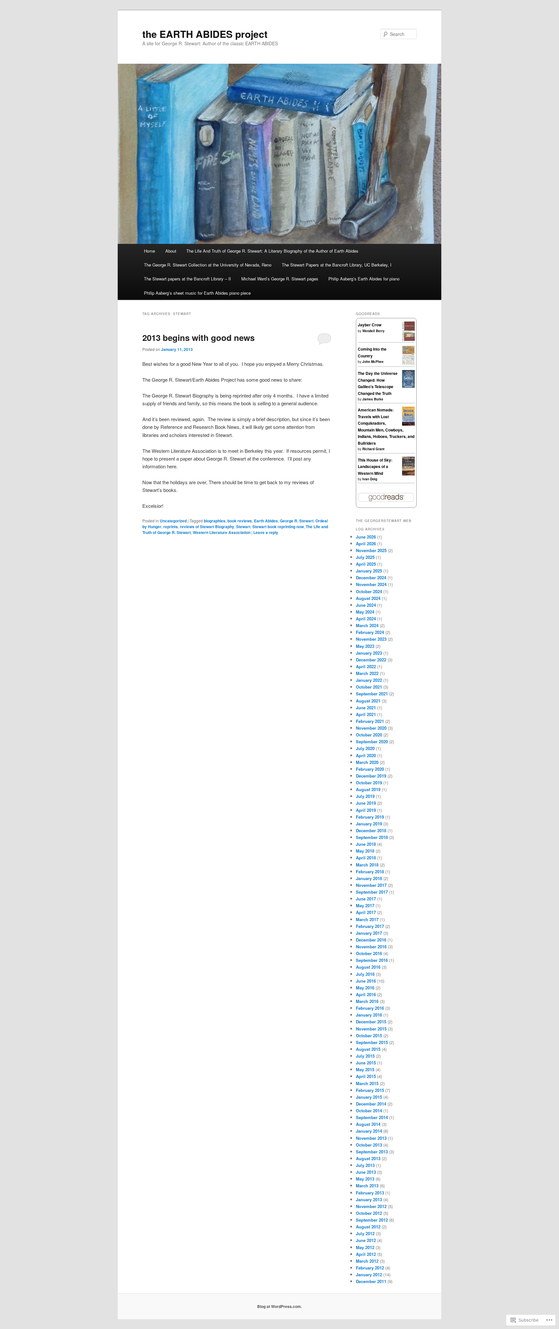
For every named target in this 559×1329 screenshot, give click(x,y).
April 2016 (366, 994)
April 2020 (366, 755)
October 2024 (369, 591)
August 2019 (368, 789)
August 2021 (368, 701)
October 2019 (369, 782)
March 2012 (367, 1261)
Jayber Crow (369, 325)
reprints (170, 526)
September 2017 (372, 892)
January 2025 (369, 571)
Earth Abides (266, 521)
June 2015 (366, 1063)
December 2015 (371, 1022)
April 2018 (366, 858)
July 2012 (365, 1233)
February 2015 (370, 1090)
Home (149, 251)
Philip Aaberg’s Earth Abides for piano (364, 279)
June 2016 (366, 981)
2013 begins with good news (198, 337)
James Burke (372, 399)
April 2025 (366, 564)
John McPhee (373, 361)
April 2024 (366, 618)
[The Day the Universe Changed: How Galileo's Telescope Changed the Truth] (408, 386)
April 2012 (366, 1254)
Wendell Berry (373, 331)
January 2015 (369, 1097)
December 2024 (371, 577)
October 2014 (369, 1110)
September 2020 (372, 741)
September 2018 (372, 837)
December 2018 (371, 830)
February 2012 (370, 1268)
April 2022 (366, 666)
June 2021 (366, 707)
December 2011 (371, 1281)
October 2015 (369, 1035)
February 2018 (370, 871)
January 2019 (369, 824)
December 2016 (371, 940)
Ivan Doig (369, 479)
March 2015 (367, 1083)
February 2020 (370, 769)
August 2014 (368, 1124)
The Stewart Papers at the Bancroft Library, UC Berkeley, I (336, 265)
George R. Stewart (296, 521)
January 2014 (369, 1131)
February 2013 (370, 1193)
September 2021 (372, 694)
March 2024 (367, 625)
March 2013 (367, 1185)
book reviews (239, 521)
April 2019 (366, 810)
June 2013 (366, 1172)
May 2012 (365, 1247)
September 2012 (372, 1220)
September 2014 (372, 1117)
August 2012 (368, 1227)
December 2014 (371, 1104)
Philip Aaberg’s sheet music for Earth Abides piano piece (197, 293)
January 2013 (369, 1199)
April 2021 (366, 714)
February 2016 (370, 1008)
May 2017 (365, 905)
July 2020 (365, 748)
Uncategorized (173, 521)
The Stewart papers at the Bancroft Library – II (187, 279)
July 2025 (365, 557)
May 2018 (365, 851)
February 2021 (370, 721)
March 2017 (367, 919)
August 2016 (368, 967)
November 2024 (371, 584)
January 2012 (369, 1274)
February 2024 (370, 632)
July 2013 (365, 1165)
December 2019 (371, 776)
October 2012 (369, 1213)
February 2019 (370, 817)
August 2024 (368, 598)
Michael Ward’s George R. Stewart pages (279, 279)
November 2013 (371, 1138)
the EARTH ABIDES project (205, 34)
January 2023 (369, 653)
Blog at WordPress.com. (279, 1306)
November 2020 (371, 728)
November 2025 (371, 550)
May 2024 (365, 612)
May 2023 (365, 646)
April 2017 (366, 912)
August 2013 (368, 1158)
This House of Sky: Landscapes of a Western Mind (375, 466)
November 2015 (371, 1029)
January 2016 (369, 1015)
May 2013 (365, 1179)
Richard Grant (373, 449)
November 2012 (371, 1206)
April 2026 (366, 543)
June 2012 (366, 1240)
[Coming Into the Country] (408, 363)
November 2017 (371, 885)
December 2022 (371, 660)
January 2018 (369, 878)
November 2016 (371, 946)
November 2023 (371, 639)
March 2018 (367, 865)
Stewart (243, 526)
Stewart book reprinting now (278, 526)
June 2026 (366, 537)
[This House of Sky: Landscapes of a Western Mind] (408, 474)
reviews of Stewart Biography (207, 526)
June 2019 (366, 803)
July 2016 (365, 974)
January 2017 (369, 933)
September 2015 (372, 1042)
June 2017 (366, 899)
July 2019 (365, 796)
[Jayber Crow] (408, 340)
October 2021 (369, 687)
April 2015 (366, 1076)
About (170, 251)
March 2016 (367, 1001)
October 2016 (369, 953)
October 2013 (369, 1145)
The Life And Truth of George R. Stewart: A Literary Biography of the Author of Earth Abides (272, 251)
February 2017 (370, 926)
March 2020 (367, 762)
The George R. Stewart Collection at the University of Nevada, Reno (207, 265)
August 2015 (368, 1049)
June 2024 (366, 605)
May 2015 (365, 1069)
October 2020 (369, 735)
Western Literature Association (221, 532)
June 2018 (366, 844)
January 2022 (369, 680)
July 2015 (365, 1056)
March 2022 (367, 673)
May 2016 (365, 988)
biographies (214, 521)
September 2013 (372, 1152)
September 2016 (372, 960)
